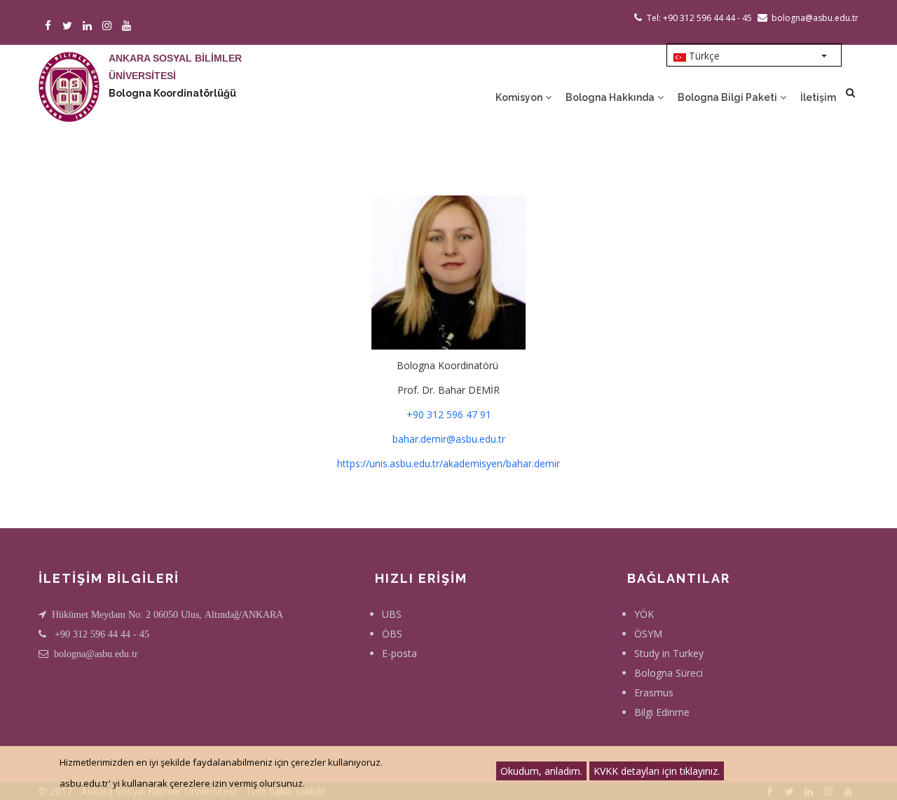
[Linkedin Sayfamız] (89, 26)
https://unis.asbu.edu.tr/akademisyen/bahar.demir (448, 463)
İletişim (818, 97)
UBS (392, 614)
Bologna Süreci (668, 673)
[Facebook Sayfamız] (50, 26)
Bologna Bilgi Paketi (728, 97)
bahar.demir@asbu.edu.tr (448, 439)
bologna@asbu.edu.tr (96, 653)
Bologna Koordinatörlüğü (172, 93)
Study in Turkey (669, 653)
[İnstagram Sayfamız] (109, 26)
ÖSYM (648, 633)
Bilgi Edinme (662, 712)
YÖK (644, 614)
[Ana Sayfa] (69, 73)
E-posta (399, 653)
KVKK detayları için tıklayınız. (657, 771)
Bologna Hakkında (611, 97)
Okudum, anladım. (541, 771)
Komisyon (520, 97)
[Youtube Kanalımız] (129, 26)
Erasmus (653, 692)
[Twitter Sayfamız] (70, 26)
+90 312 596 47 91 (448, 414)
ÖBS (392, 633)
